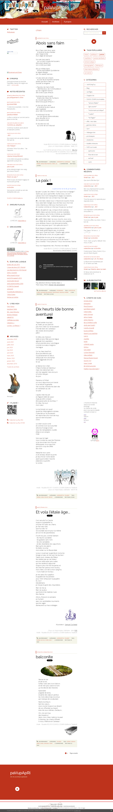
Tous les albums (101, 291)
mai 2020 (10, 350)
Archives (55, 22)
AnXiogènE (87, 304)
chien (53, 163)
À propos (67, 22)
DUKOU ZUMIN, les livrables (95, 99)
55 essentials (12, 104)
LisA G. (86, 336)
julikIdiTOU (10, 317)
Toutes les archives (13, 367)
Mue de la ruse (93, 155)
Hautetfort (60, 804)
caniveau (46, 743)
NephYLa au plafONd (90, 333)
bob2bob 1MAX (12, 309)
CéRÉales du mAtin (13, 320)
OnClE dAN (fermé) (13, 281)
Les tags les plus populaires (69, 806)
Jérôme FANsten (12, 315)
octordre (10, 187)
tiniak (86, 54)
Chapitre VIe (90, 96)
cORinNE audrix (89, 344)
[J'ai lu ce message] (111, 810)
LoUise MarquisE (89, 352)
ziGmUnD (10, 289)
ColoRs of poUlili (89, 328)
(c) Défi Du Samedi (13, 286)
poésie (38, 163)
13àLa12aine (11, 294)
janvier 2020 (11, 361)
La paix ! (43, 180)
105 (76, 630)
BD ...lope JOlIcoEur (13, 312)
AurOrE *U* (87, 361)
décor (50, 497)
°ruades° (67, 495)
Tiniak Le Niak (10, 51)
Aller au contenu (6, 2)
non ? (50, 640)
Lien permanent (42, 161)
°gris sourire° (92, 107)
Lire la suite (15, 85)
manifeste (88, 58)
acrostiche (72, 290)
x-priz (90, 162)
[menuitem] (44, 21)
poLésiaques (91, 136)
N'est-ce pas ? (12, 177)
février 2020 (11, 358)
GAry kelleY (87, 350)
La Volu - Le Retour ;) (13, 326)
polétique (94, 54)
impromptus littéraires (91, 69)
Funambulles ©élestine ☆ (15, 292)
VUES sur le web (92, 147)
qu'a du (43, 640)
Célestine (87, 207)
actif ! (97, 440)
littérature (99, 65)
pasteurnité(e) (12, 115)
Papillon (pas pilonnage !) (91, 369)
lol (56, 163)
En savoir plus (77, 810)
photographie (89, 65)
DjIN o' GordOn (12, 273)
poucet (46, 497)
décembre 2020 (12, 339)
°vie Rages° (91, 118)
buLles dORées (88, 331)
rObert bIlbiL (88, 312)
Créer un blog (53, 804)
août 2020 (10, 342)
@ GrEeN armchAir (90, 366)
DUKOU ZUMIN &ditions (15, 198)
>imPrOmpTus (60, 161)
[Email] (93, 41)
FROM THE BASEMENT (57, 285)
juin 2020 (10, 347)
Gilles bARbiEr (88, 355)
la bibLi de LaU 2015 (13, 265)
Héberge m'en (91, 132)
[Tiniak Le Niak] (12, 59)
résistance (56, 292)
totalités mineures (92, 143)
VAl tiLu (86, 347)
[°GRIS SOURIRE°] (18, 235)
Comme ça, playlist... (14, 125)
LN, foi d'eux (98, 259)
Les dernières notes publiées (57, 806)
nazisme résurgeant (46, 292)
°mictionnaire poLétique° (96, 110)
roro (51, 743)
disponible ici (22, 221)
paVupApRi (56, 7)
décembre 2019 (12, 364)
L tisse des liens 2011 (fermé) (16, 267)
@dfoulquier (11, 32)
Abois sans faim (50, 43)
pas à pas (10, 167)
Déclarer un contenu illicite (33, 808)
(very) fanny (10, 306)
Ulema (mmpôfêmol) (15, 156)
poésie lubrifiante (99, 58)
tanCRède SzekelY (89, 309)
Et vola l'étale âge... (53, 512)
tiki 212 (74, 150)
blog (84, 808)
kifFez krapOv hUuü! (13, 275)
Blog (88, 88)
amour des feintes (46, 163)
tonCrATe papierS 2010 (14, 278)
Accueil (44, 22)
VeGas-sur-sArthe (12, 297)
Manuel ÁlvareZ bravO (91, 358)
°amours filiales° (93, 103)
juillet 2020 (10, 345)
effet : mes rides (91, 121)
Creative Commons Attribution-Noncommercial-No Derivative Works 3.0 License (18, 253)
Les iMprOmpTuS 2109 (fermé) (16, 270)
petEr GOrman (88, 314)
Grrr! (88, 129)
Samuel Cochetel (71, 624)
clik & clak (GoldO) (89, 325)
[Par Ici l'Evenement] (94, 434)
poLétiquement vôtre (15, 97)
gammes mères (91, 125)
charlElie (86, 339)
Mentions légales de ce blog (46, 808)
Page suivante (74, 753)
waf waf (90, 158)
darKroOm (91, 151)
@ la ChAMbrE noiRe (90, 323)
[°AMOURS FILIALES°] (18, 213)
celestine (87, 186)
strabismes (60, 290)
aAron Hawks (88, 317)
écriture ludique (89, 62)
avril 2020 (10, 353)
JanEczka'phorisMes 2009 (15, 284)
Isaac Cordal (88, 363)
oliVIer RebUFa (88, 320)
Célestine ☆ (10, 323)
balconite (44, 657)
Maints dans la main (98, 269)
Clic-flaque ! (11, 146)
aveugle (62, 292)
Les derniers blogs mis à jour (44, 806)
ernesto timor (88, 301)
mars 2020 (10, 356)
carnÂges (67, 161)
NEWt (85, 342)
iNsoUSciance (88, 306)
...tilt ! (9, 135)
